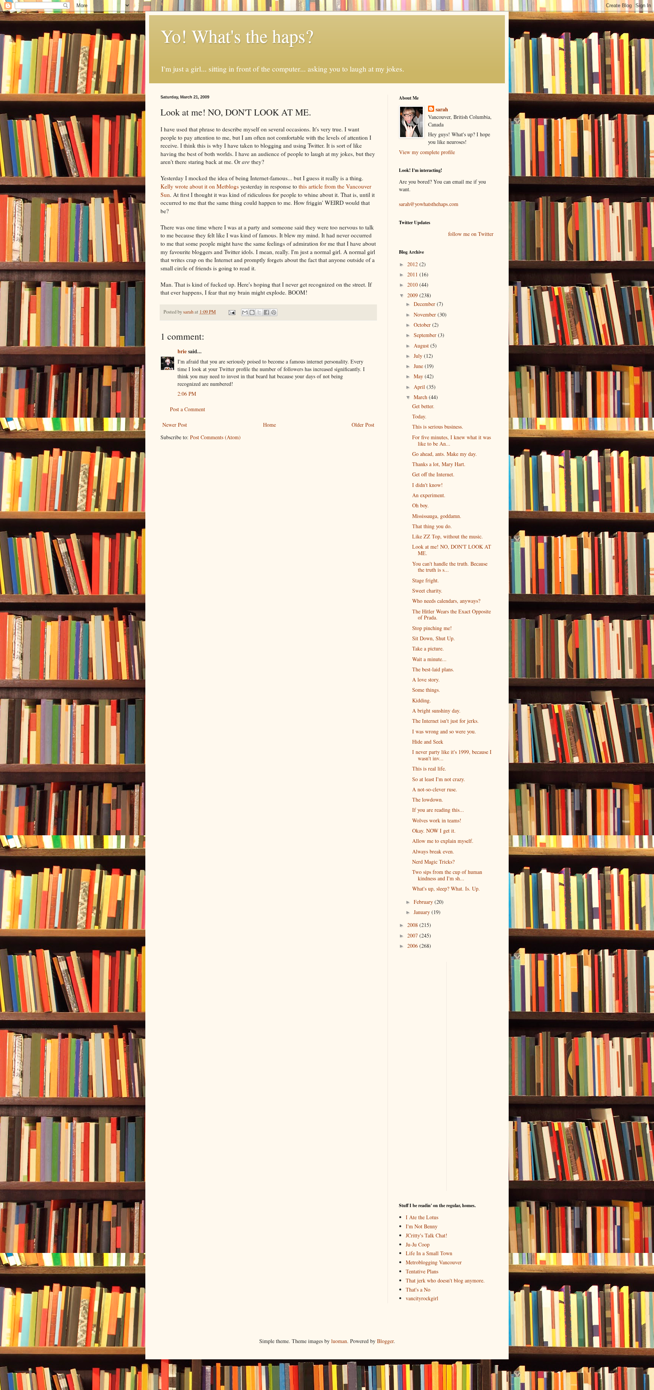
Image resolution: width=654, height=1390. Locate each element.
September (426, 335)
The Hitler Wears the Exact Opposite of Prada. (451, 614)
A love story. (426, 679)
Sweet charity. (427, 590)
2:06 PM (187, 393)
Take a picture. (428, 648)
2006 (413, 945)
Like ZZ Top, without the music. (447, 536)
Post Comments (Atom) (215, 437)
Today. (419, 416)
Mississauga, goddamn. (436, 515)
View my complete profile (427, 152)
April (420, 386)
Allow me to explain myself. (442, 840)
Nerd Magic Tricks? (433, 861)
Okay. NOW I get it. (434, 830)
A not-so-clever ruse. (434, 789)
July (419, 355)
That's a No (418, 1289)
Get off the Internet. (433, 474)
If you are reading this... (438, 809)
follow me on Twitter (471, 233)
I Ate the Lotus (422, 1217)
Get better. (423, 406)
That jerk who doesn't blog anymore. (445, 1280)
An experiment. (428, 495)
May (419, 376)
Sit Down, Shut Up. (433, 638)
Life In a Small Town (429, 1253)
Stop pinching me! (432, 628)
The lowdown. (427, 799)
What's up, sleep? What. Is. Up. (446, 888)
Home (269, 424)
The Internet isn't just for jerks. (445, 720)
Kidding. (421, 700)
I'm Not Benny (422, 1226)
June (419, 366)
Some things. (426, 689)
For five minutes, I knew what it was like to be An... (451, 440)
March (421, 397)
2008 (413, 924)
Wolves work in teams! (436, 820)
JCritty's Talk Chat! (426, 1235)
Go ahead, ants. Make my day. (444, 453)
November (426, 314)
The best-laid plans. (433, 669)
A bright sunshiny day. (436, 710)
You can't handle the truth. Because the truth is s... (449, 567)
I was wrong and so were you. (444, 731)
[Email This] (245, 312)
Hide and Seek (427, 741)
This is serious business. (437, 426)
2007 (413, 935)
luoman (339, 1341)
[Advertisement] (421, 1075)
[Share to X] (259, 312)
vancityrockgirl (422, 1298)
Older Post (363, 424)
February (424, 901)
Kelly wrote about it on (199, 186)
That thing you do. (432, 526)
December (425, 303)
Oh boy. (420, 505)
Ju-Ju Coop (418, 1244)
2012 (413, 264)
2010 (413, 284)
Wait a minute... (429, 659)
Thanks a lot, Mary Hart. (439, 464)
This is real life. (429, 768)
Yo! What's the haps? (236, 35)
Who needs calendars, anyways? (446, 600)
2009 (413, 295)
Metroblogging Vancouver (434, 1262)
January (422, 912)
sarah (189, 312)
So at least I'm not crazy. (438, 779)
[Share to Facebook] (266, 312)
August (422, 345)
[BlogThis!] (252, 312)
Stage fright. (425, 580)
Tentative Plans (422, 1271)
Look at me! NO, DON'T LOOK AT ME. (451, 550)
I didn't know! (427, 484)
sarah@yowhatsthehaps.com (428, 203)
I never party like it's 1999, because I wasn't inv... (452, 755)
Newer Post (174, 424)
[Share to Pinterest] (273, 312)
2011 (413, 274)
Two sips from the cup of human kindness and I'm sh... (447, 875)
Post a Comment (187, 409)
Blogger (385, 1341)
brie (182, 351)
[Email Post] (231, 312)
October (423, 324)
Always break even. (433, 851)
